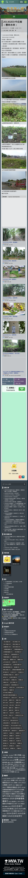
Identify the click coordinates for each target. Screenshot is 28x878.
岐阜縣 (4, 745)
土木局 (11, 672)
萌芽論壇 (22, 389)
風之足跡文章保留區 (15, 728)
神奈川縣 (12, 743)
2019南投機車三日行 (17, 791)
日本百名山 (5, 717)
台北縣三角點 (12, 677)
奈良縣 (17, 733)
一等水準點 (16, 651)
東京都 (4, 743)
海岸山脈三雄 (13, 720)
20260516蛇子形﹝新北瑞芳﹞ (11, 496)
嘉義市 (16, 707)
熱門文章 (6, 590)
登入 (5, 629)
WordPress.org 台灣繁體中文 (11, 634)
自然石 (10, 687)
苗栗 (17, 702)
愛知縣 (10, 745)
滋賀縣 (10, 735)
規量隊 (10, 689)
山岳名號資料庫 (9, 594)
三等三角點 (5, 30)
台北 (4, 700)
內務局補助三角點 (7, 674)
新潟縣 (17, 738)
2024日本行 (11, 813)
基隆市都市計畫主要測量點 (9, 695)
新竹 (4, 702)
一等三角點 (5, 641)
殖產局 (4, 659)
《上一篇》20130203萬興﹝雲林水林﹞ (7, 381)
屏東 (16, 710)
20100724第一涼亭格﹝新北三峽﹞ (12, 549)
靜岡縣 (11, 748)
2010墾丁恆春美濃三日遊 (7, 778)
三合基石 (20, 672)
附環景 (4, 728)
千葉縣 (18, 748)
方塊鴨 (12, 28)
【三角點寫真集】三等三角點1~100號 (13, 581)
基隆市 (10, 700)
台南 (4, 710)
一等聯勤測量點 (6, 649)
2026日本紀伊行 (15, 816)
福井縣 (17, 735)
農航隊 (4, 687)
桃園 (17, 700)
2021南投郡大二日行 (14, 801)
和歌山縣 (5, 748)
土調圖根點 (5, 646)
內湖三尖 (14, 717)
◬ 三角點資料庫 (8, 583)
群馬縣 (10, 740)
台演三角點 (5, 679)
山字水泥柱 (5, 662)
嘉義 (10, 707)
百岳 (10, 715)
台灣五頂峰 (5, 722)
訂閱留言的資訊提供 (9, 632)
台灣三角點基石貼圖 (9, 587)
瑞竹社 (4, 677)
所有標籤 (6, 588)
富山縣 (10, 738)
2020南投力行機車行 (9, 794)
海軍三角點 (5, 669)
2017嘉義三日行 (17, 785)
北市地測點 (5, 684)
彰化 (11, 705)
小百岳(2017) (18, 715)
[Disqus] (14, 409)
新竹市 (11, 702)
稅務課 (4, 689)
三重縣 (17, 745)
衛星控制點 (14, 684)
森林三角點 (15, 646)
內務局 (4, 682)
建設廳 (15, 667)
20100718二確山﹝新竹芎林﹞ (11, 547)
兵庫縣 (10, 733)
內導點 (19, 679)
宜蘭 (4, 712)
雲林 (13, 30)
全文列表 (6, 585)
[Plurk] (20, 477)
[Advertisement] (14, 212)
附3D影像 (5, 725)
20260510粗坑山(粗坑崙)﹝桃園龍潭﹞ (13, 501)
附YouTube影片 (14, 725)
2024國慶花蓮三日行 (17, 811)
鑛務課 (11, 659)
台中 (4, 705)
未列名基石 (5, 697)
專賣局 (19, 659)
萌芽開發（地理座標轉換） (10, 616)
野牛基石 (5, 672)
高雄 (10, 710)
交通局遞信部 (14, 654)
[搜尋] (24, 484)
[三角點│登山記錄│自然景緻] (14, 11)
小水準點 (5, 654)
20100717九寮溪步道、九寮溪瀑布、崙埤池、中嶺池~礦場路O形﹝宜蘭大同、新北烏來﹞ (14, 544)
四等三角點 (15, 644)
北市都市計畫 (16, 664)
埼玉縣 (17, 740)
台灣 (10, 30)
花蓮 (11, 712)
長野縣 (4, 740)
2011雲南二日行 (16, 782)
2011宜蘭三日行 (12, 780)
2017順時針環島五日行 (11, 787)
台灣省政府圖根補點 (16, 669)
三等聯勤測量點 (6, 651)
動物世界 (21, 730)
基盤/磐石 (14, 656)
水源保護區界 (6, 664)
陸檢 (16, 674)
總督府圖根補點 (6, 667)
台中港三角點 (19, 687)
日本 (4, 715)
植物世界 (14, 730)
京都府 (4, 735)
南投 (16, 705)
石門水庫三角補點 (7, 692)
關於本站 (6, 592)
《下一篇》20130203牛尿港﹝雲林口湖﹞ (19, 381)
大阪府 (4, 733)
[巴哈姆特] (23, 477)
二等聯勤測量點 (17, 649)
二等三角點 (14, 641)
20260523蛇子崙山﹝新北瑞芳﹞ (12, 493)
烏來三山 (5, 720)
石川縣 (4, 738)
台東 (16, 712)
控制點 (12, 679)
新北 (20, 697)
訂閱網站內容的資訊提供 (10, 630)
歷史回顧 (5, 730)
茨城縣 (18, 743)
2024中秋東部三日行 (10, 808)
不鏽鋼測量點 (6, 656)
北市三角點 (12, 682)
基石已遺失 (14, 722)
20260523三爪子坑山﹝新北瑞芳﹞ (12, 495)
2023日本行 (16, 806)
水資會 (13, 662)
